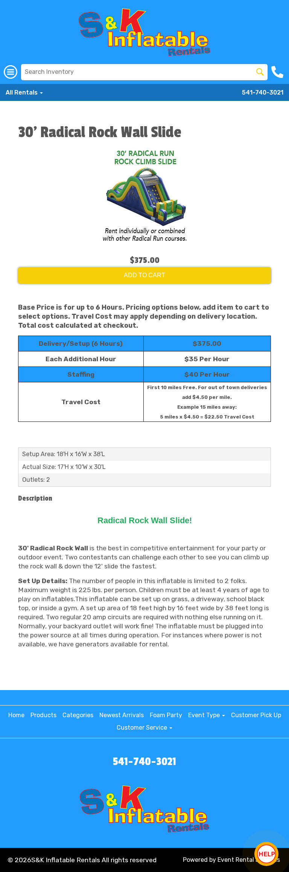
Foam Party (166, 715)
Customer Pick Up (256, 715)
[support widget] (266, 854)
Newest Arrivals (121, 715)
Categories (77, 715)
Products (43, 715)
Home (16, 715)
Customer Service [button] (143, 727)
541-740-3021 (262, 92)
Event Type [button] (204, 715)
